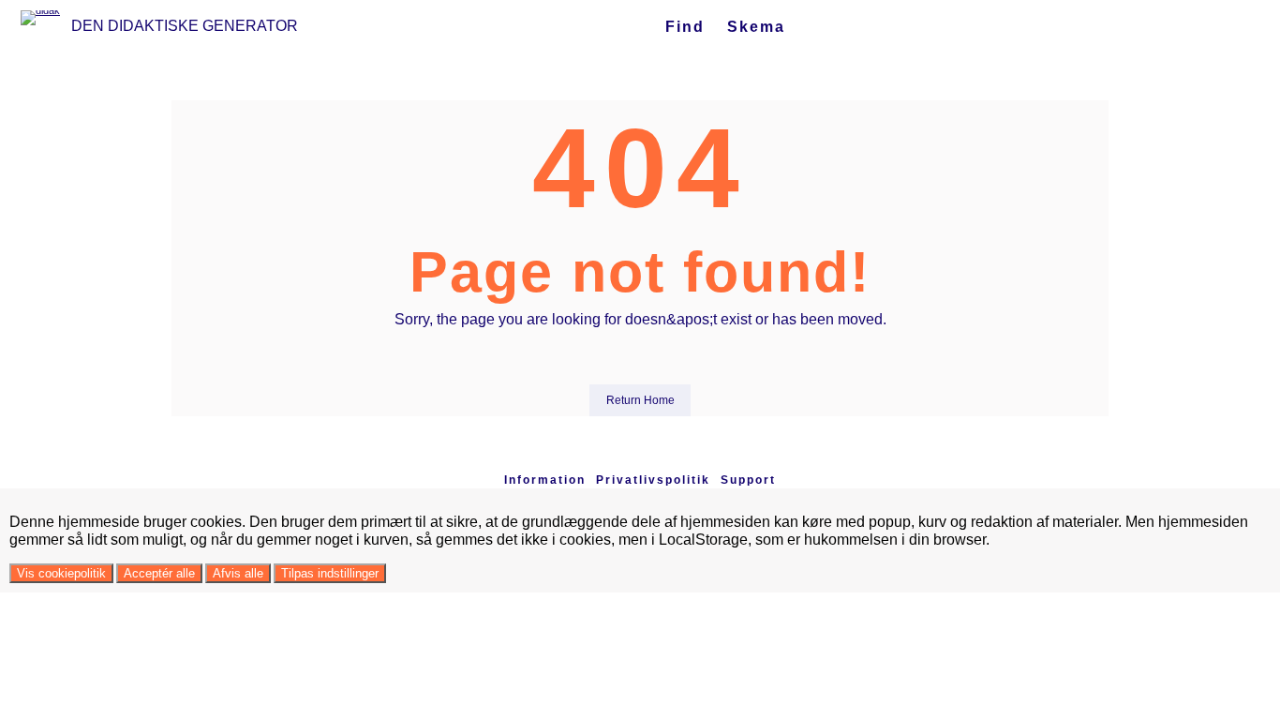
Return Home (640, 400)
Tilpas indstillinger (330, 573)
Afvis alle (238, 573)
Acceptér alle (159, 573)
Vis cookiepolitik (61, 573)
